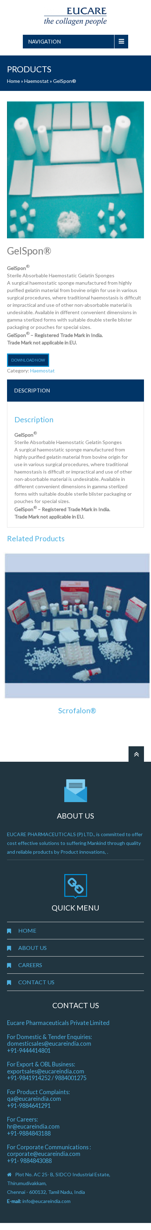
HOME (27, 930)
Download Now (28, 360)
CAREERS (30, 964)
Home (13, 81)
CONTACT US (36, 982)
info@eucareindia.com (46, 1201)
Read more (77, 726)
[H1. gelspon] (75, 170)
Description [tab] (32, 390)
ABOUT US (32, 947)
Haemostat (36, 81)
